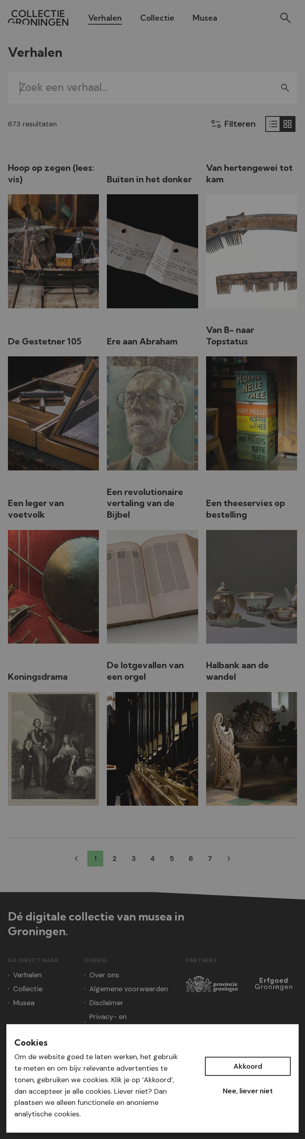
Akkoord (248, 1066)
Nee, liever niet (248, 1091)
